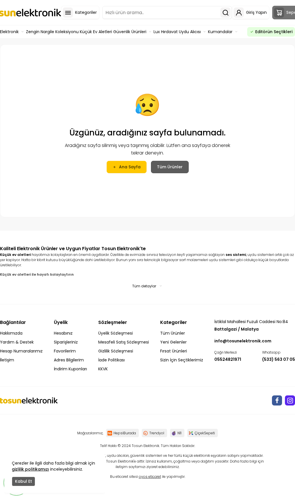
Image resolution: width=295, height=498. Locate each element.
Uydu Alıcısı (190, 32)
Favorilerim (65, 351)
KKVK (103, 369)
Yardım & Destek (17, 342)
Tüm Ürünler (170, 167)
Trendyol (156, 433)
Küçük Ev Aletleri (96, 32)
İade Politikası (111, 360)
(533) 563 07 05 (278, 359)
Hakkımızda (11, 333)
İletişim (7, 360)
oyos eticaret (150, 476)
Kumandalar (220, 32)
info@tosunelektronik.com (242, 341)
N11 (179, 433)
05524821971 (227, 359)
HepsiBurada (125, 433)
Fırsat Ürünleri (173, 351)
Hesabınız (63, 333)
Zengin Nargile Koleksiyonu (52, 32)
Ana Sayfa (130, 167)
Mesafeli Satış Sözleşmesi (123, 342)
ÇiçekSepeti (205, 433)
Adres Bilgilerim (69, 360)
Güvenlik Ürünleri (129, 32)
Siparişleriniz (66, 342)
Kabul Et (23, 481)
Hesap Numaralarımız (21, 351)
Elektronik (9, 32)
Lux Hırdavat (166, 32)
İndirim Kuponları (70, 369)
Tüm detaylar (144, 286)
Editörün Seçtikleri (273, 32)
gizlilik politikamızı (30, 469)
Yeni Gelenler (173, 342)
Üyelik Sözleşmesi (115, 333)
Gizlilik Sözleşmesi (115, 351)
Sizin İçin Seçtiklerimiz (181, 360)
